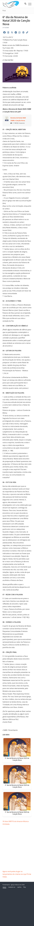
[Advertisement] (17, 852)
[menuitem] (24, 4)
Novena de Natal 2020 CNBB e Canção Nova (18, 119)
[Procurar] (24, 4)
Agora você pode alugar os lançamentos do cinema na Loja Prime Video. (17, 874)
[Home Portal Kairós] (14, 4)
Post (4, 10)
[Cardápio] (28, 4)
